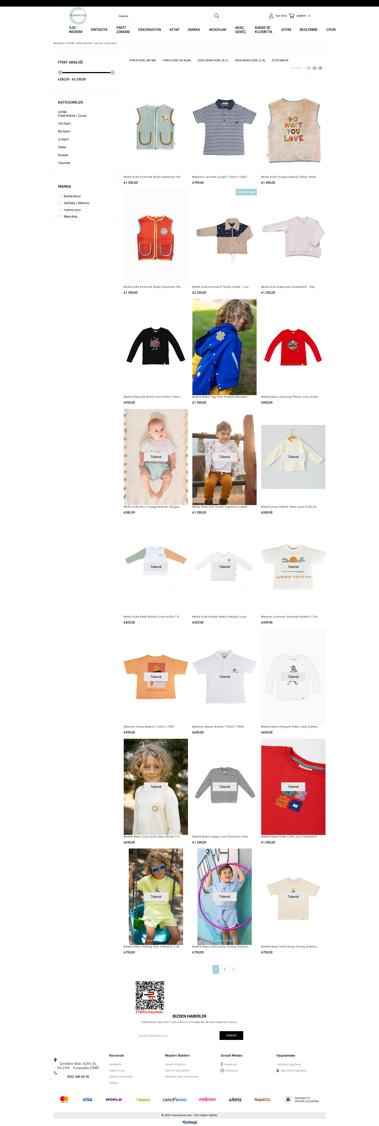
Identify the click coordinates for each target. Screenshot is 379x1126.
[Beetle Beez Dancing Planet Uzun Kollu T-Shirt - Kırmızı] (293, 347)
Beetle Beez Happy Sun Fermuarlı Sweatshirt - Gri (221, 836)
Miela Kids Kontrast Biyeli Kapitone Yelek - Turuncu (153, 286)
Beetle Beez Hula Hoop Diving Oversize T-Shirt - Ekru (290, 946)
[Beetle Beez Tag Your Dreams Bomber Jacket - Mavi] (224, 347)
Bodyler (63, 155)
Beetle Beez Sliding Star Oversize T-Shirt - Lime (153, 946)
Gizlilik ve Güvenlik (120, 1076)
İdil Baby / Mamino (76, 203)
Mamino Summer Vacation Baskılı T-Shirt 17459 (290, 616)
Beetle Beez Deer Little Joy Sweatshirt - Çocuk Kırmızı (290, 836)
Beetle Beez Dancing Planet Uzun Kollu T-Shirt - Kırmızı (290, 396)
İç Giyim (63, 139)
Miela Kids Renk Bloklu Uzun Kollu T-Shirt (153, 616)
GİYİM (62, 112)
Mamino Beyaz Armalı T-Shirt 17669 (218, 726)
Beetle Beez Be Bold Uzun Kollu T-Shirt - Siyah (153, 396)
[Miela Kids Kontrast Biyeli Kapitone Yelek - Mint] (156, 127)
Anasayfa (115, 1064)
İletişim (113, 1082)
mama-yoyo (72, 210)
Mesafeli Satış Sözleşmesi (181, 1076)
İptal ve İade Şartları (177, 1070)
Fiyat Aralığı (70, 62)
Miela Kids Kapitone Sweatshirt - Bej (288, 286)
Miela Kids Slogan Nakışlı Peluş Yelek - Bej (290, 177)
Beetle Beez (72, 196)
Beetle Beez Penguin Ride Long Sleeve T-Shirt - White (290, 726)
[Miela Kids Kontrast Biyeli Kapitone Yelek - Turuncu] (156, 237)
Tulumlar (64, 163)
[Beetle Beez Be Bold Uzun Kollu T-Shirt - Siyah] (156, 347)
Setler (62, 147)
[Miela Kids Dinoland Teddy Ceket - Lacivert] (224, 237)
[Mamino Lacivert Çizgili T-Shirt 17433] (224, 127)
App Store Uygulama (294, 1070)
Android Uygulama (289, 1064)
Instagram (231, 1070)
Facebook (230, 1064)
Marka (64, 186)
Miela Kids (71, 216)
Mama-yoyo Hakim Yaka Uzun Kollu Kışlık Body (290, 506)
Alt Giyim (64, 131)
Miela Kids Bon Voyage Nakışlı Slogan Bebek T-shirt (153, 506)
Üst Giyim (64, 123)
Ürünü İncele (171, 132)
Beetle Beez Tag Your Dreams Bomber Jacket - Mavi (221, 396)
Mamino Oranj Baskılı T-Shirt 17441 (149, 726)
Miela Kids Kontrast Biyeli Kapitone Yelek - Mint (153, 177)
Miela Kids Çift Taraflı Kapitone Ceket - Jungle (221, 506)
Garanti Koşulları (175, 1064)
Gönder (231, 1035)
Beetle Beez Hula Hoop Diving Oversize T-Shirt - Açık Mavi (221, 946)
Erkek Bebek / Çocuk (72, 115)
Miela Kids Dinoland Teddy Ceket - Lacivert (221, 286)
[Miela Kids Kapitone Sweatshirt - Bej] (293, 237)
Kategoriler (70, 102)
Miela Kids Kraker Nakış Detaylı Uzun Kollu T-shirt (221, 616)
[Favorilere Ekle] (156, 132)
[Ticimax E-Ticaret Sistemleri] (189, 1123)
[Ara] (216, 16)
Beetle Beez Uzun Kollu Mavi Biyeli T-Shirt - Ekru (153, 836)
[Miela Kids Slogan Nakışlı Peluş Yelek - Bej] (293, 127)
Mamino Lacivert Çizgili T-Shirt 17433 (219, 177)
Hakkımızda (116, 1070)
